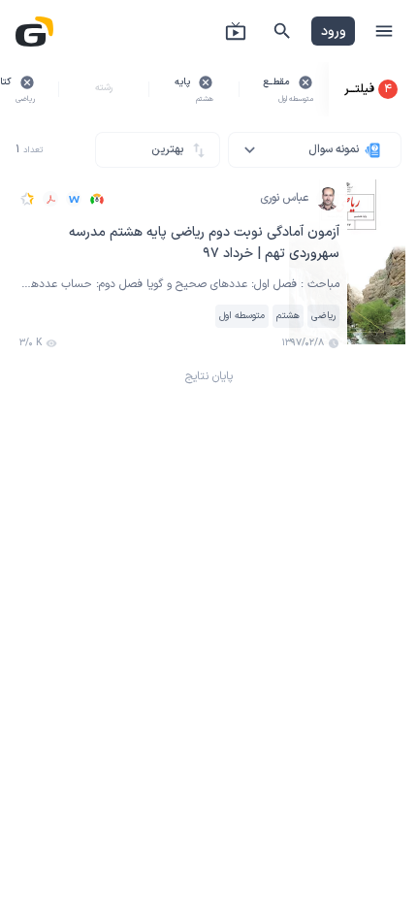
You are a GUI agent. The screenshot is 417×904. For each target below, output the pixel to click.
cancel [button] (305, 82)
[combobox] (314, 150)
